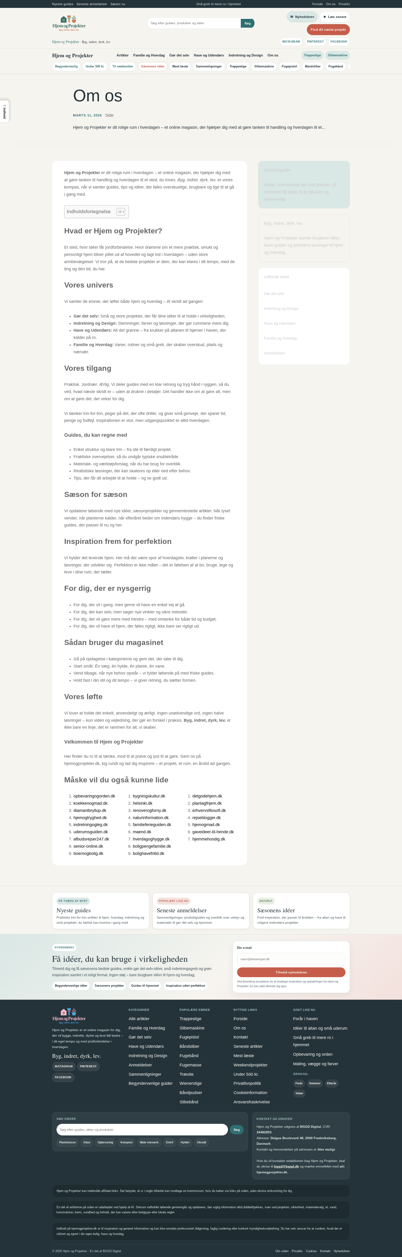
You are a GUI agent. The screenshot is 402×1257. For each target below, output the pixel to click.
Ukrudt (201, 1142)
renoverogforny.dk (149, 810)
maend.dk (142, 832)
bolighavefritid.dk (148, 853)
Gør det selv (179, 55)
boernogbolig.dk (88, 853)
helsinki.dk (142, 803)
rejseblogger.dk (206, 817)
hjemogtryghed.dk (90, 817)
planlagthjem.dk (207, 803)
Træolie (187, 1074)
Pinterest (315, 41)
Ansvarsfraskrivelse (252, 1102)
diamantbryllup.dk (90, 810)
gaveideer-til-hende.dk (213, 832)
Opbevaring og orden (312, 1054)
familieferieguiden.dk (152, 824)
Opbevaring (105, 1142)
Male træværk (149, 1142)
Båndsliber (313, 66)
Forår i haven (305, 1018)
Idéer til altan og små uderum (320, 1028)
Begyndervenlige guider (151, 1083)
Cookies (311, 1251)
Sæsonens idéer (152, 66)
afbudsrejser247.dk (91, 839)
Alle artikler (139, 1018)
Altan (86, 1142)
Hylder (185, 1142)
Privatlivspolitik (247, 1083)
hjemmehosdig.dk (208, 839)
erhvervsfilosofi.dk (209, 810)
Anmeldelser (140, 1065)
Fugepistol (289, 66)
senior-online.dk (88, 846)
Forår (299, 1083)
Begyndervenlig (66, 66)
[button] (4, 111)
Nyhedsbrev (342, 1251)
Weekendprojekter (251, 1065)
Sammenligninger (209, 66)
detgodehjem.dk (207, 796)
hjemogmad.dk (206, 824)
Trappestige (312, 55)
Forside (317, 4)
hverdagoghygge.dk (151, 839)
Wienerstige (191, 1083)
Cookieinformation (250, 1092)
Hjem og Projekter (72, 55)
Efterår (331, 1083)
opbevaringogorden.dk (94, 796)
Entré (169, 1142)
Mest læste (180, 66)
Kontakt (241, 1037)
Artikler (123, 55)
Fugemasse (190, 1065)
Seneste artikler (248, 1046)
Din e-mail (244, 947)
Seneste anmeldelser (92, 4)
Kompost (127, 1142)
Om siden (281, 1251)
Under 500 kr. (95, 66)
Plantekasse (67, 1142)
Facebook (339, 41)
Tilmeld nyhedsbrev (291, 972)
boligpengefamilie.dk (152, 846)
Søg (248, 23)
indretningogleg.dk (91, 824)
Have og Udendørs (209, 55)
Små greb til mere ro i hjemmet (313, 1041)
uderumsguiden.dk (91, 832)
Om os (330, 4)
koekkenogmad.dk (90, 803)
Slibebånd (189, 1102)
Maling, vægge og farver (315, 1064)
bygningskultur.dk (149, 796)
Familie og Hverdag (149, 55)
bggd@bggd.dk (286, 1166)
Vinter (299, 1093)
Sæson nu (118, 4)
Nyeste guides (62, 4)
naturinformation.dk (151, 817)
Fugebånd (335, 66)
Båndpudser (191, 1092)
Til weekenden (122, 66)
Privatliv (344, 4)
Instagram (291, 41)
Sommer (315, 1083)
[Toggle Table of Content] (118, 212)
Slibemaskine (337, 55)
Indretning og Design (246, 55)
